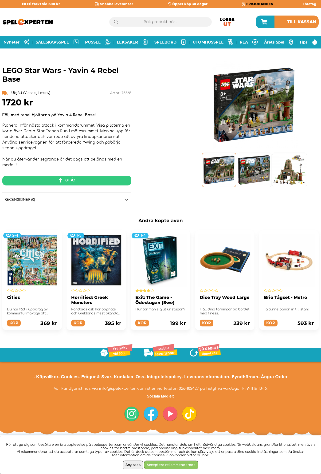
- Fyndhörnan (243, 376)
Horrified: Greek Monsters (89, 300)
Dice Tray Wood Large (225, 297)
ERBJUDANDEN (259, 4)
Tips (303, 42)
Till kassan (301, 21)
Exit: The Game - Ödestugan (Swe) (155, 300)
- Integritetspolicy (163, 376)
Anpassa (133, 465)
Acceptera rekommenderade (171, 465)
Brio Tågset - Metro (285, 297)
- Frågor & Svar (95, 376)
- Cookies (68, 376)
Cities (13, 297)
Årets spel (274, 42)
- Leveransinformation (205, 376)
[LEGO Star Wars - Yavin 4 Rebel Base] (219, 170)
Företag (309, 4)
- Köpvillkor (46, 376)
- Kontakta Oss (127, 376)
